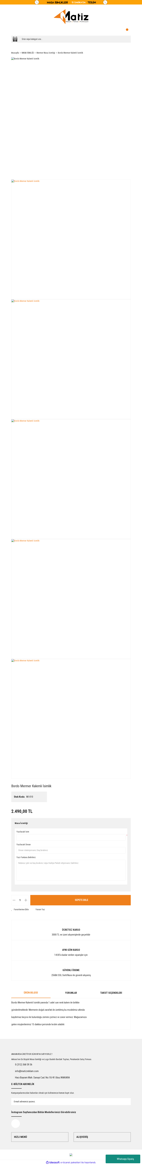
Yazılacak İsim (22, 832)
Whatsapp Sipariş (125, 1159)
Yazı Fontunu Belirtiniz (26, 857)
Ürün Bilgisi (31, 992)
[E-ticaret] (70, 1162)
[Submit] (125, 1101)
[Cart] (127, 30)
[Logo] (71, 16)
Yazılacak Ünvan (23, 844)
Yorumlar (71, 992)
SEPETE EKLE (81, 900)
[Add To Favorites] (20, 909)
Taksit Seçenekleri (111, 992)
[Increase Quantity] (25, 900)
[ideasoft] (53, 1162)
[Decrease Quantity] (14, 900)
